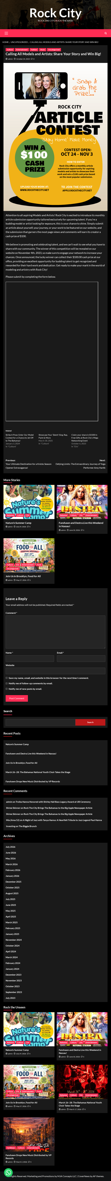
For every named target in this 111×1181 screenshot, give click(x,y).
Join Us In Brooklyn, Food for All (23, 576)
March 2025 (12, 922)
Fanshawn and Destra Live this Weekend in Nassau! (31, 753)
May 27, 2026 (21, 580)
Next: (80, 464)
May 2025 (11, 910)
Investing (10, 826)
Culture (10, 50)
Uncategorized (54, 50)
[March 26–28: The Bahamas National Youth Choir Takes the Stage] (82, 1082)
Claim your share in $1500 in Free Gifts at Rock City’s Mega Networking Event (84, 438)
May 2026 (11, 858)
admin (10, 59)
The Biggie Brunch (28, 826)
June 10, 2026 (74, 530)
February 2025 (13, 928)
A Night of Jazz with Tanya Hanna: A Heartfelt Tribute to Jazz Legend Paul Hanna (62, 820)
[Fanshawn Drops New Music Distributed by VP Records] (28, 1134)
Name (9, 652)
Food (39, 565)
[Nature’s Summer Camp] (28, 502)
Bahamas (10, 515)
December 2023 (13, 974)
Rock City (55, 12)
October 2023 (13, 986)
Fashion (34, 50)
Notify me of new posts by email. (25, 688)
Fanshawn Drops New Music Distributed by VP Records (33, 781)
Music (42, 50)
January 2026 (12, 876)
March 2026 (12, 864)
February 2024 (13, 963)
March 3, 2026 (21, 1162)
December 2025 (13, 881)
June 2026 (11, 852)
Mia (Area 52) (13, 820)
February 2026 (13, 870)
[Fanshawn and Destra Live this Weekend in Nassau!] (82, 502)
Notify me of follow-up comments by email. (31, 683)
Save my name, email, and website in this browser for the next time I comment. (49, 678)
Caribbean (11, 1148)
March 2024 (12, 957)
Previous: (28, 464)
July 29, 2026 (21, 527)
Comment (11, 612)
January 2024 (12, 969)
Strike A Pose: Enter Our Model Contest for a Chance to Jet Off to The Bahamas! (20, 438)
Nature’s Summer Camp (18, 522)
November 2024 (14, 939)
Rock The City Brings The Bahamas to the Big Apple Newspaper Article (58, 808)
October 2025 (13, 887)
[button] (8, 1172)
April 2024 (11, 951)
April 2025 (11, 916)
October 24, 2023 (23, 59)
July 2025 (10, 899)
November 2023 (14, 980)
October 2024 (13, 945)
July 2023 (10, 998)
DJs (27, 515)
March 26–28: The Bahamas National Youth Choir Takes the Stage (38, 772)
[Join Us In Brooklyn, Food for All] (28, 555)
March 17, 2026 (75, 1109)
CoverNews (84, 1176)
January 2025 (12, 934)
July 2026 (10, 847)
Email (60, 652)
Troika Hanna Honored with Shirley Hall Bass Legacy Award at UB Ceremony (53, 801)
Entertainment (22, 50)
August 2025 (12, 893)
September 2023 (14, 992)
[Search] (106, 33)
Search (7, 711)
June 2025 (11, 905)
